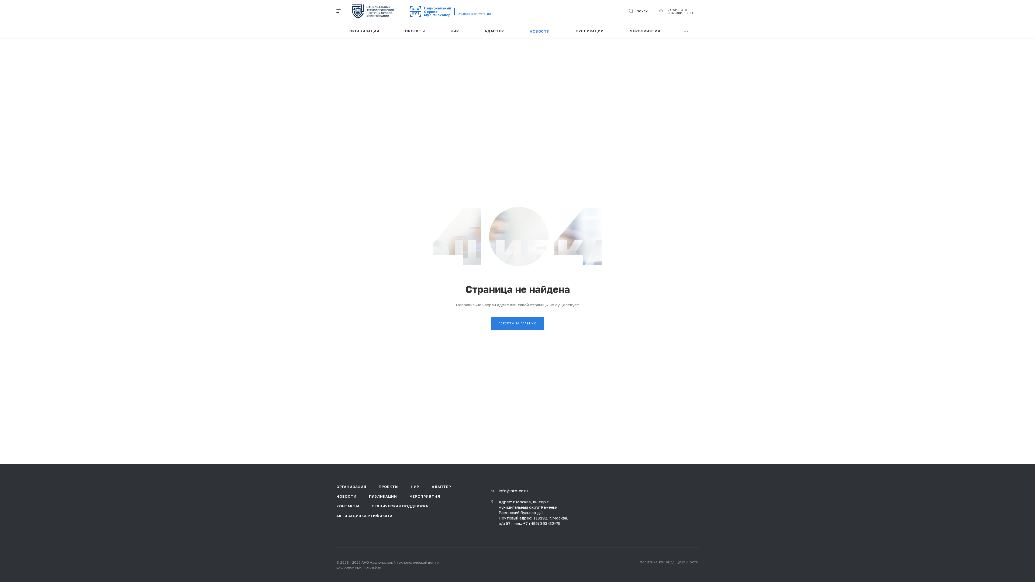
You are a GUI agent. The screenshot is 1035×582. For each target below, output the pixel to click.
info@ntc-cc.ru (513, 490)
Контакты (347, 506)
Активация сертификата (364, 516)
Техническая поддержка (399, 506)
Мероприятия (424, 496)
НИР (415, 486)
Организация (351, 486)
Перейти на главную (517, 323)
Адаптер (441, 486)
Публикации (383, 496)
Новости (346, 496)
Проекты (389, 486)
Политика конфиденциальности (669, 562)
